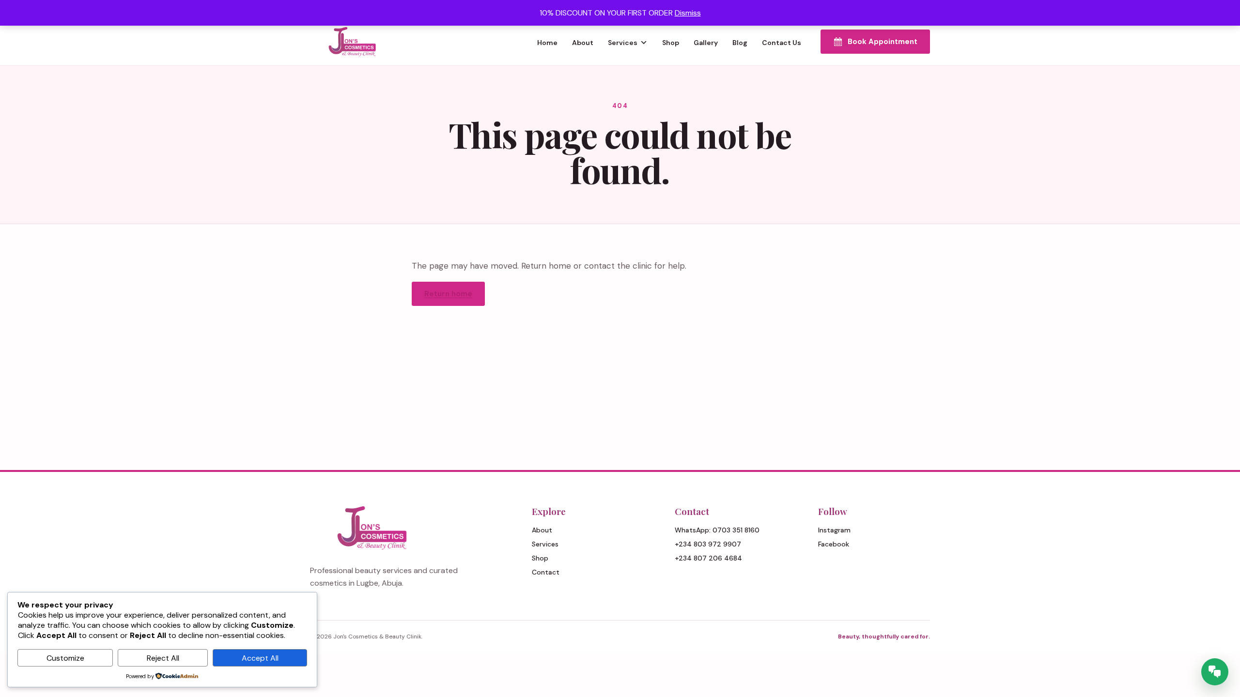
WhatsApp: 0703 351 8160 (717, 530)
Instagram (834, 530)
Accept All (260, 658)
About (582, 42)
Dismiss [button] (688, 13)
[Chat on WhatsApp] (1214, 671)
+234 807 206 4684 (708, 558)
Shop (670, 42)
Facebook (833, 544)
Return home (448, 294)
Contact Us (781, 42)
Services (622, 42)
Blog (739, 42)
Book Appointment (882, 41)
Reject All (163, 658)
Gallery (706, 42)
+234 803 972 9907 (708, 544)
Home (547, 42)
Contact (545, 572)
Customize (65, 658)
